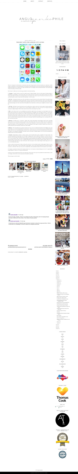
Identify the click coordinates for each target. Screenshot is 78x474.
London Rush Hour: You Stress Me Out (62, 248)
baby (62, 334)
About (32, 1)
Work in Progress (36, 170)
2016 (57, 276)
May (57, 289)
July (57, 286)
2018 (57, 273)
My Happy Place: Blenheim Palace (61, 297)
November (58, 281)
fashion (62, 341)
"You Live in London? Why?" (62, 176)
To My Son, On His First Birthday (44, 171)
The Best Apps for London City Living (62, 303)
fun (62, 346)
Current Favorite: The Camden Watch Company (62, 99)
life (62, 351)
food (62, 344)
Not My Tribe (62, 116)
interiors (62, 349)
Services (49, 1)
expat (62, 339)
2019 (57, 272)
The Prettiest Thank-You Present (61, 310)
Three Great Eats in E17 (62, 265)
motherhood (62, 359)
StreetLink (9, 138)
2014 (57, 278)
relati (62, 361)
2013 (57, 324)
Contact (40, 1)
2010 (57, 328)
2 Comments (26, 176)
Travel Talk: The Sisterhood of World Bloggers (62, 194)
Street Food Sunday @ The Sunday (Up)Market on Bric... (62, 300)
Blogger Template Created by (39, 472)
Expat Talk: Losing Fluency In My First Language (62, 230)
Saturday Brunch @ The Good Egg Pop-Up (63, 302)
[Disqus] (30, 196)
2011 (57, 327)
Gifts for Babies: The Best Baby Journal (62, 316)
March (58, 291)
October (58, 282)
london (12, 177)
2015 (57, 277)
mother (62, 356)
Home (24, 1)
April (57, 290)
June (57, 287)
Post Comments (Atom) (21, 252)
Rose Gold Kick (59, 315)
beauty (62, 336)
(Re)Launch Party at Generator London (62, 296)
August (58, 285)
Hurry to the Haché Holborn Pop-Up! (28, 171)
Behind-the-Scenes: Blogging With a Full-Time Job (62, 137)
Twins (13, 170)
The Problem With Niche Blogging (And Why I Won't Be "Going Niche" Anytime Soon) (62, 212)
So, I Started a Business (62, 159)
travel (62, 366)
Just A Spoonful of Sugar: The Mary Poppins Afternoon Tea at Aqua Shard (20, 171)
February (58, 321)
